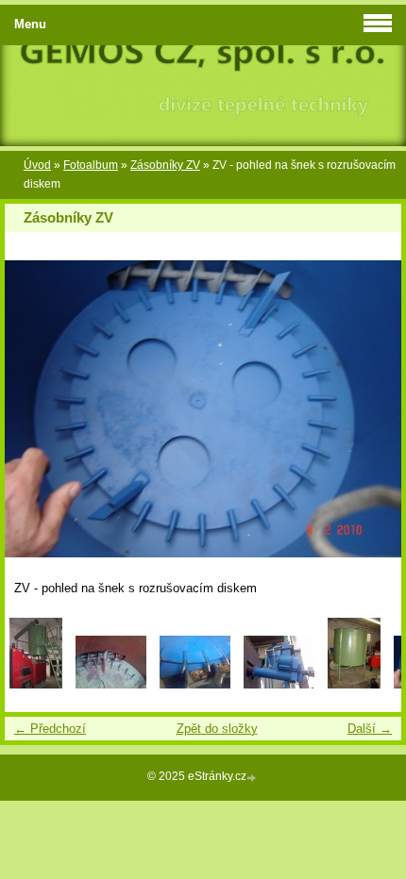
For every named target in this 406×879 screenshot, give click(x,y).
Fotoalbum (90, 165)
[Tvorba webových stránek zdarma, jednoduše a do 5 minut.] (253, 777)
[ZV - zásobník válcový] (354, 684)
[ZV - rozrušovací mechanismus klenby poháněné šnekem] (111, 684)
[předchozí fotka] (35, 408)
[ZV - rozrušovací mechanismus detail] (195, 684)
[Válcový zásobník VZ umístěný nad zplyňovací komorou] (35, 684)
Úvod (37, 165)
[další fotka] (370, 408)
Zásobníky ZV (165, 165)
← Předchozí (50, 728)
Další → (369, 728)
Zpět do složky (217, 728)
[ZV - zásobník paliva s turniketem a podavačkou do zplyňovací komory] (279, 684)
